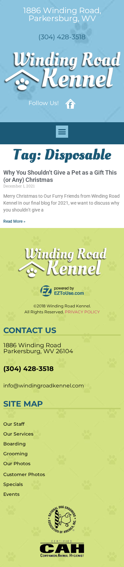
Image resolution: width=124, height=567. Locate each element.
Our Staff (13, 424)
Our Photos (16, 464)
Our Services (18, 434)
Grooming (15, 454)
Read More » (14, 221)
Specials (13, 484)
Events (11, 494)
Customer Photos (24, 474)
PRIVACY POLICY (82, 311)
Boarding (14, 444)
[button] (62, 132)
